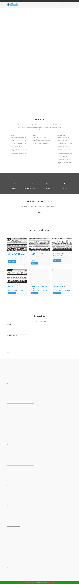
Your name (9, 324)
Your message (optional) (12, 335)
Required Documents (58, 4)
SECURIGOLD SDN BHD (59, 253)
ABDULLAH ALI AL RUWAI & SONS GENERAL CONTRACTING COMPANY (16, 255)
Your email (9, 328)
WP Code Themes (51, 582)
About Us (43, 4)
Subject (8, 331)
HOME (38, 4)
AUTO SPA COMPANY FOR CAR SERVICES (16, 285)
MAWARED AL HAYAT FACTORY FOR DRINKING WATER (61, 285)
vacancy (67, 4)
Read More (11, 261)
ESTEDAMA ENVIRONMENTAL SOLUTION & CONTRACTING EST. (39, 285)
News (9, 257)
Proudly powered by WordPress (30, 582)
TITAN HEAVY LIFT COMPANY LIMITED (38, 254)
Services (50, 4)
